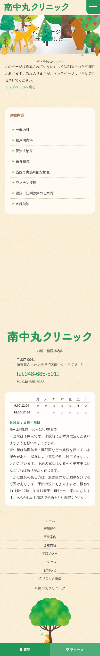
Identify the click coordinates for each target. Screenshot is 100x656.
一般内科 (22, 130)
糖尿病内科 (24, 140)
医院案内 (50, 537)
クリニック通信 (50, 578)
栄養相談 (22, 161)
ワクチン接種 (26, 183)
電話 (27, 650)
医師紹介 (50, 528)
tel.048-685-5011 (38, 374)
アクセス (77, 650)
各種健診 (22, 204)
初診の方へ (50, 553)
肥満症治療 (24, 151)
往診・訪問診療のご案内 (34, 193)
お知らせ (50, 570)
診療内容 (50, 545)
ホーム (50, 520)
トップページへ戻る (20, 87)
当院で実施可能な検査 (33, 172)
